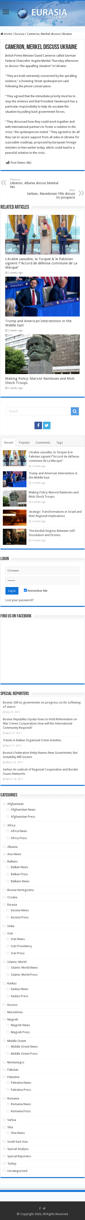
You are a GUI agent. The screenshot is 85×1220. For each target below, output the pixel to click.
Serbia (11, 1120)
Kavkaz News (19, 989)
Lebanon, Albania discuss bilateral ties (34, 183)
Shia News (18, 1133)
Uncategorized (17, 1171)
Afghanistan (15, 804)
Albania (12, 847)
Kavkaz (12, 983)
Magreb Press (20, 1032)
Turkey (11, 1163)
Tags (59, 442)
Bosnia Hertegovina (20, 890)
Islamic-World (16, 962)
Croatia (12, 897)
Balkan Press (19, 874)
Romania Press (21, 1111)
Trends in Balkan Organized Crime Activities (32, 740)
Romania (13, 1098)
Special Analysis (18, 1149)
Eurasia (19, 34)
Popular (24, 442)
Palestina (13, 1077)
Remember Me (37, 590)
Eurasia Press (20, 917)
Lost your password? (19, 600)
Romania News (21, 1104)
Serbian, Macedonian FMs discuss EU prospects (51, 194)
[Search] (75, 411)
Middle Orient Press (24, 1053)
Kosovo (12, 1005)
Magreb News (20, 1025)
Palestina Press (21, 1089)
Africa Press (19, 838)
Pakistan (12, 1069)
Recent (8, 442)
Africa (11, 825)
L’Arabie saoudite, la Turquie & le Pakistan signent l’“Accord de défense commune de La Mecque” (41, 263)
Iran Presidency (21, 946)
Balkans (12, 861)
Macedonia (14, 1012)
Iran (10, 933)
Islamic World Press (24, 974)
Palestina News (21, 1082)
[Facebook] (38, 425)
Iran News (18, 939)
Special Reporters (19, 1156)
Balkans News (20, 881)
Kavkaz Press (19, 996)
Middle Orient (16, 1041)
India (10, 926)
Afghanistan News (23, 809)
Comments (43, 442)
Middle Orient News (24, 1046)
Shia (10, 1127)
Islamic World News (24, 967)
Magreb (12, 1019)
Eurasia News (20, 910)
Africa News (19, 831)
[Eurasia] (42, 12)
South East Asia (17, 1141)
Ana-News (14, 854)
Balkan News (19, 867)
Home (7, 34)
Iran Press (18, 953)
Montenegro (15, 1062)
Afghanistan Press (23, 816)
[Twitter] (47, 425)
